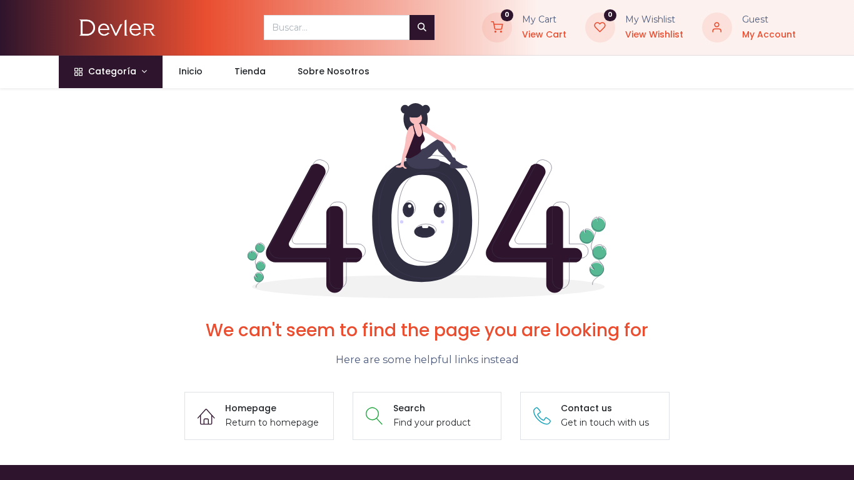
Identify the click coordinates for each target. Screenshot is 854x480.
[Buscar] (422, 27)
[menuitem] (190, 72)
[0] (497, 26)
